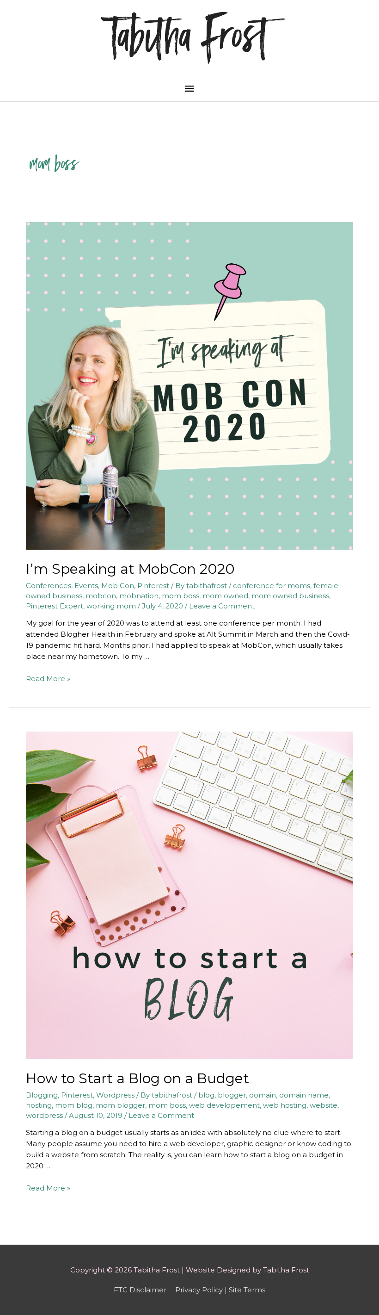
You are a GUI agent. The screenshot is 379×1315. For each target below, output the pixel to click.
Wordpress (115, 1095)
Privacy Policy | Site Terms (220, 1289)
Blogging (42, 1095)
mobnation (139, 595)
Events (86, 585)
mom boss (180, 595)
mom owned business (290, 595)
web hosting (284, 1105)
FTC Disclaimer (140, 1289)
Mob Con (117, 585)
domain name (304, 1095)
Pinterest (153, 585)
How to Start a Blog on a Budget (137, 1078)
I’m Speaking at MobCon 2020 (130, 568)
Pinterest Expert (54, 606)
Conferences (48, 585)
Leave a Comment (222, 606)
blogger (232, 1095)
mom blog (73, 1105)
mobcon (101, 595)
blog (206, 1095)
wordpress (44, 1115)
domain (262, 1095)
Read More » (48, 678)
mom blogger (120, 1105)
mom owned (225, 595)
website (323, 1105)
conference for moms (271, 585)
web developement (224, 1105)
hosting (39, 1105)
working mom (111, 606)
